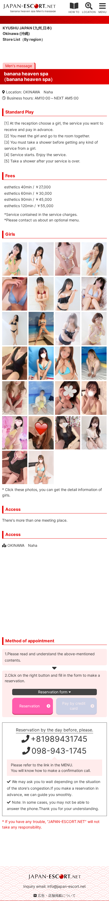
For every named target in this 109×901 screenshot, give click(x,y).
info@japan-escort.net (66, 886)
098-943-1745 (59, 751)
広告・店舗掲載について (57, 895)
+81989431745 (59, 739)
